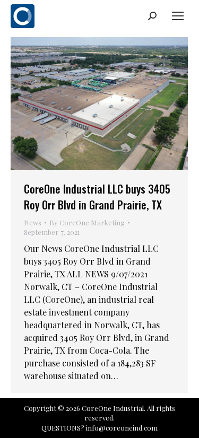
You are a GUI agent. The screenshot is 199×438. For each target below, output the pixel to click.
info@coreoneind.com (122, 427)
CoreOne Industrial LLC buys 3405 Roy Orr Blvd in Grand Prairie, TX (97, 197)
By (87, 222)
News (32, 222)
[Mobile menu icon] (177, 16)
